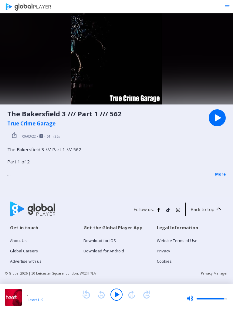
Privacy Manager (214, 273)
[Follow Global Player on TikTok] (168, 212)
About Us (18, 240)
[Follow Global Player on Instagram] (178, 212)
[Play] (116, 295)
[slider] (206, 298)
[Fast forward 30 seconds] (132, 295)
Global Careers (24, 251)
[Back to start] (86, 295)
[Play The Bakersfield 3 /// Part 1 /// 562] (217, 117)
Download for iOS (99, 240)
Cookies (164, 261)
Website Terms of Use (177, 240)
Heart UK (35, 299)
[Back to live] (147, 295)
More (220, 174)
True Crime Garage (31, 123)
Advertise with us (26, 261)
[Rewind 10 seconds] (101, 295)
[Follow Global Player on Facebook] (158, 212)
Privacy (163, 251)
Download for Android (103, 251)
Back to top (202, 209)
